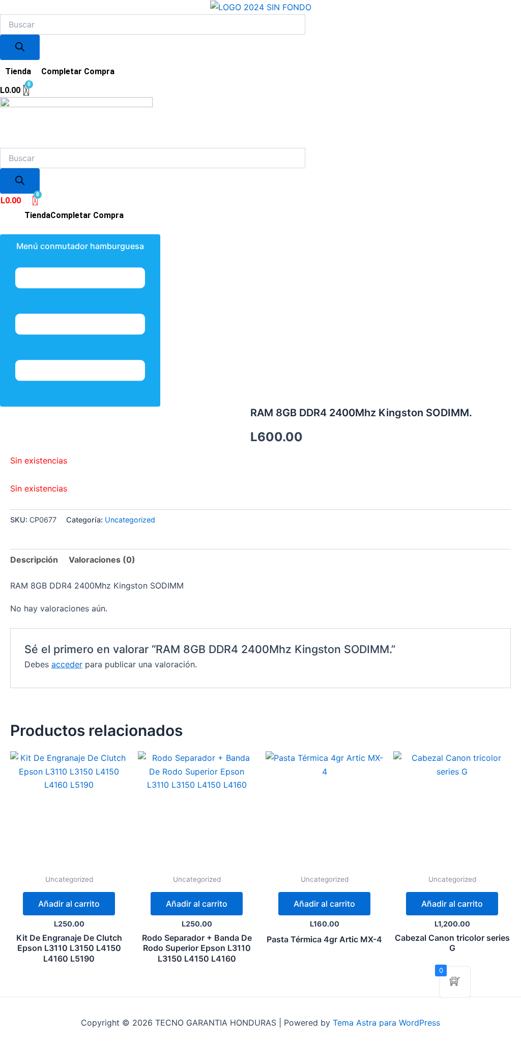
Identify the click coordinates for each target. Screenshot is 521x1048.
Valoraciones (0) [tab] (102, 559)
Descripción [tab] (34, 559)
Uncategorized (130, 519)
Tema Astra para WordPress (386, 1023)
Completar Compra (77, 71)
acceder (66, 664)
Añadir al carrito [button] (69, 904)
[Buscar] (20, 47)
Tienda (18, 71)
